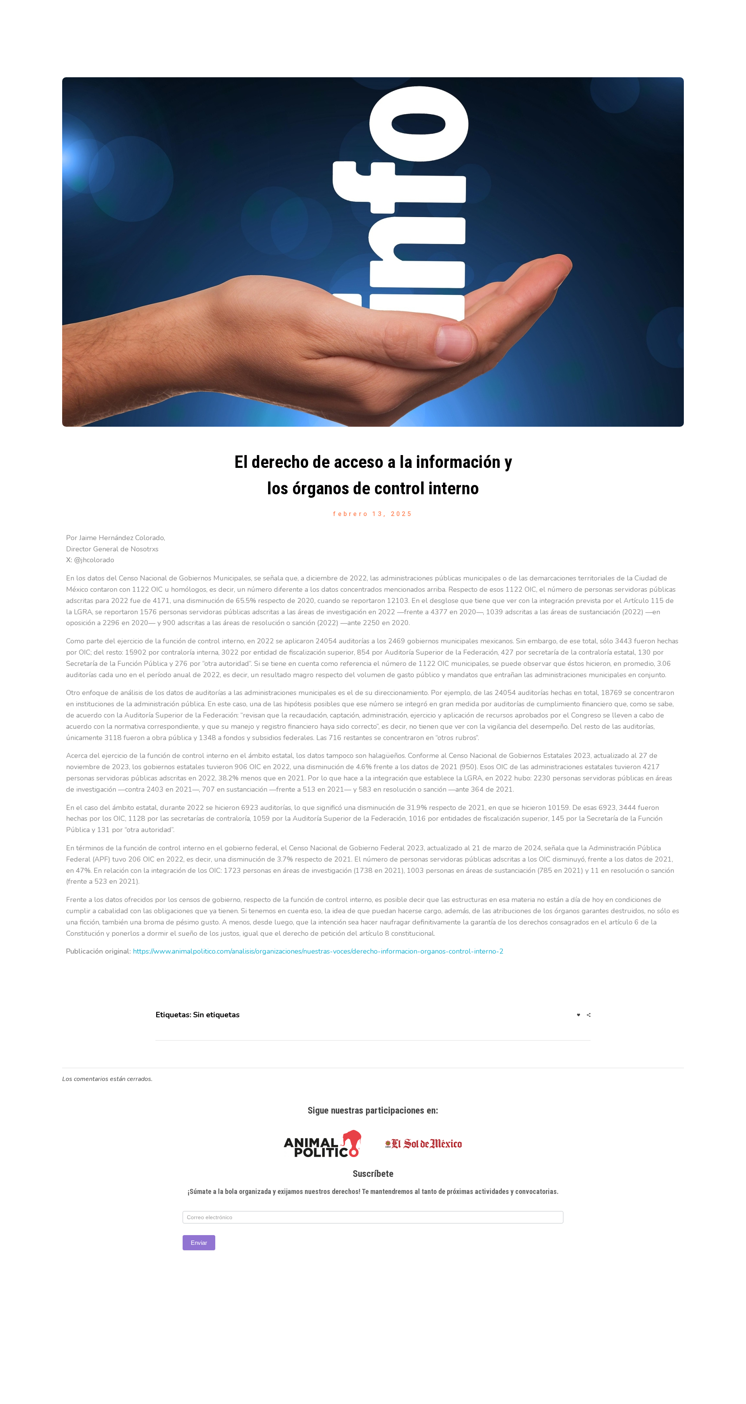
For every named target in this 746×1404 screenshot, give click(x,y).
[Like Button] (578, 1015)
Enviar (199, 1242)
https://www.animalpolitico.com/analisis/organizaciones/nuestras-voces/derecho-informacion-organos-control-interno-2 (318, 951)
